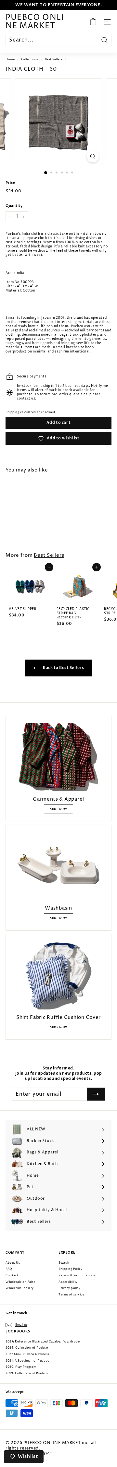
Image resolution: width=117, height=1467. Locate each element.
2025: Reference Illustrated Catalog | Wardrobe (43, 1342)
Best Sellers (53, 59)
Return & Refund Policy (76, 1275)
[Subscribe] (96, 1094)
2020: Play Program (21, 1367)
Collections (30, 59)
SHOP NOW (58, 809)
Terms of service (71, 1295)
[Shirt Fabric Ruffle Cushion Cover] (58, 975)
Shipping (12, 412)
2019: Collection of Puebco (27, 1373)
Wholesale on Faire (20, 1282)
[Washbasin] (58, 866)
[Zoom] (93, 156)
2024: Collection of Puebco (27, 1348)
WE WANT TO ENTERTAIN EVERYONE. (58, 5)
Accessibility (68, 1282)
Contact (12, 1275)
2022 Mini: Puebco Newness (27, 1354)
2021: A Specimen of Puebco (27, 1361)
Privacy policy (69, 1288)
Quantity (14, 206)
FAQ (9, 1269)
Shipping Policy (70, 1269)
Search (63, 1263)
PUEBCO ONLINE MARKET (35, 21)
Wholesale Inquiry (20, 1288)
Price (10, 183)
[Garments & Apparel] (58, 757)
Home (10, 59)
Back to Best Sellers (63, 667)
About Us (13, 1263)
